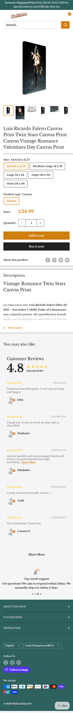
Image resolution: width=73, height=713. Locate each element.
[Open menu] (5, 15)
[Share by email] (67, 259)
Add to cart (36, 235)
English (9, 645)
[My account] (60, 15)
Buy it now (36, 246)
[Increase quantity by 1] (40, 223)
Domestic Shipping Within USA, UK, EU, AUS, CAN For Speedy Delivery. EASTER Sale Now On (36, 4)
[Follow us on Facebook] (5, 662)
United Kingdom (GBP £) (39, 645)
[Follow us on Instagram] (12, 662)
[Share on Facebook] (47, 259)
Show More (29, 462)
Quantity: (9, 222)
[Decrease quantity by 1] (22, 223)
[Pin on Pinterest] (54, 259)
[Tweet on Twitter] (60, 259)
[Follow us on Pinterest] (18, 662)
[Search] (65, 25)
